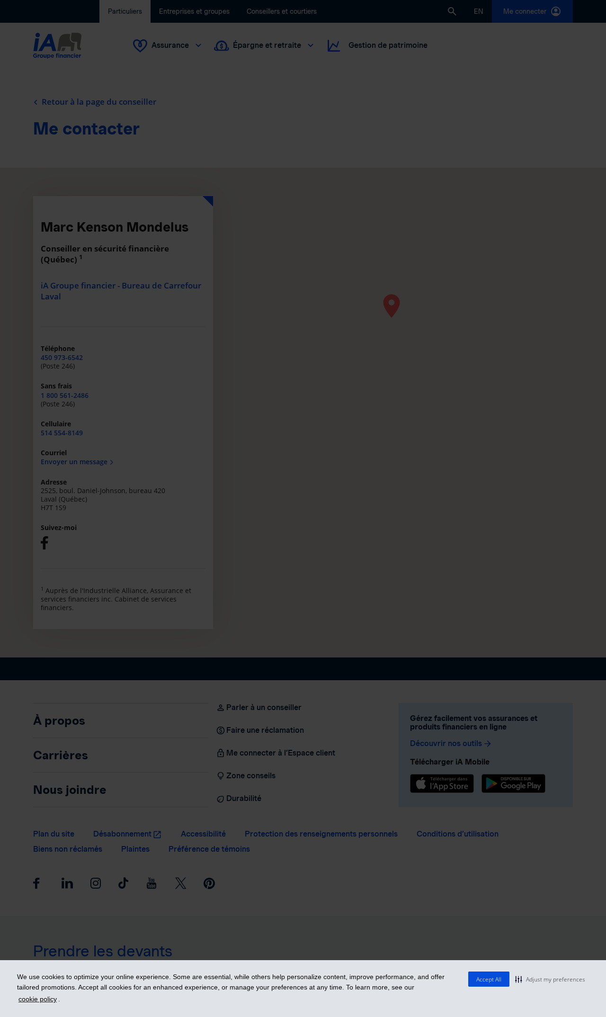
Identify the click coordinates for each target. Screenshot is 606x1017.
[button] (550, 979)
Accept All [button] (488, 979)
